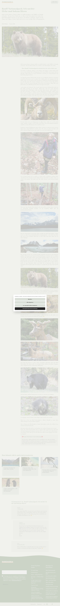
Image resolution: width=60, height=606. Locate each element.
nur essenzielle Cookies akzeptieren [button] (30, 305)
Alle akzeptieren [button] (30, 302)
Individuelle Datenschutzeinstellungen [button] (30, 308)
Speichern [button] (30, 299)
